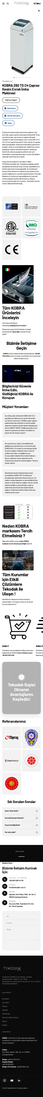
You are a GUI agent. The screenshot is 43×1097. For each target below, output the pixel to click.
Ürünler (4, 1006)
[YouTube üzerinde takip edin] (11, 1080)
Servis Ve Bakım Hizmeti (10, 1017)
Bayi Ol (4, 1021)
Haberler (5, 1010)
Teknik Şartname (13, 116)
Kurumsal (5, 1002)
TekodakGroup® (7, 81)
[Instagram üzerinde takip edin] (4, 1080)
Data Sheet (11, 108)
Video (9, 123)
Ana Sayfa (19, 851)
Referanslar (6, 1014)
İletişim (4, 1025)
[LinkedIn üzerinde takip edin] (19, 1080)
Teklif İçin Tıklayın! (11, 100)
